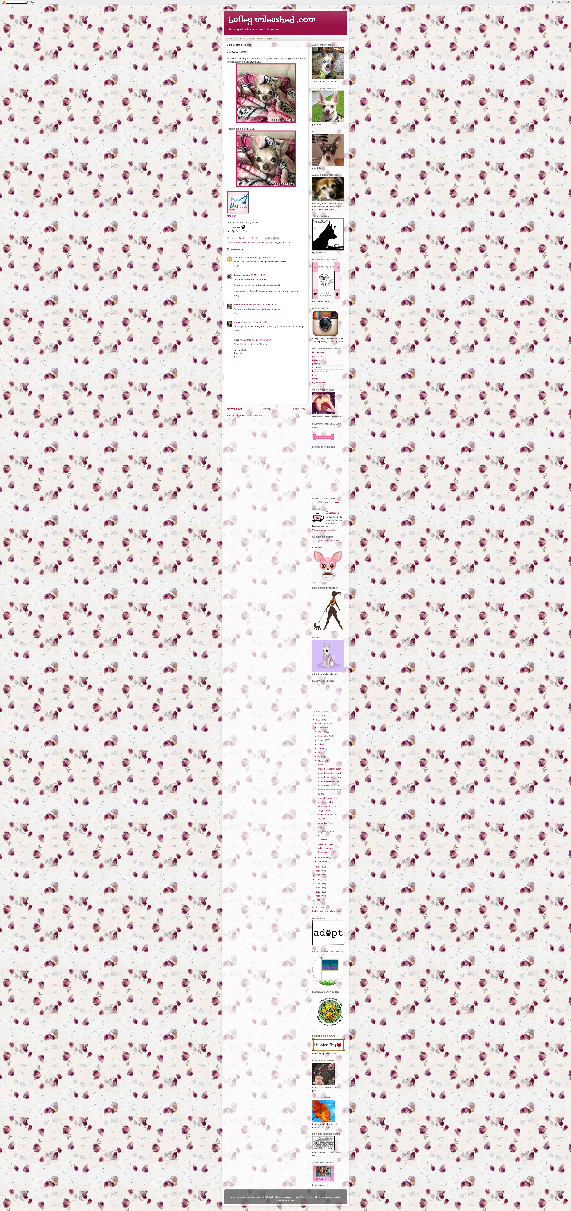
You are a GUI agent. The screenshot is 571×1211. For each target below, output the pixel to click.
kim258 (335, 1197)
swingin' (321, 827)
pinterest (316, 364)
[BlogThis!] (269, 238)
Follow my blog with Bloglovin (326, 911)
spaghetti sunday (326, 831)
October (322, 732)
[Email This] (266, 238)
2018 (318, 871)
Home (267, 409)
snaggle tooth (279, 242)
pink (270, 242)
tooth (289, 242)
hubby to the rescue (327, 814)
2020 (318, 720)
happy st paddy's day (328, 806)
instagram (317, 360)
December (323, 723)
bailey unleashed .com (272, 20)
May (320, 752)
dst (319, 835)
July (320, 744)
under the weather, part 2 (329, 785)
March (321, 761)
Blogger (291, 1200)
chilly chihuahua (325, 848)
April (320, 757)
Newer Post (234, 409)
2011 (318, 900)
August (321, 740)
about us (241, 38)
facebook (316, 367)
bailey (237, 242)
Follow (315, 427)
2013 (318, 892)
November (323, 727)
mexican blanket (248, 242)
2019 (318, 867)
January (322, 861)
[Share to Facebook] (274, 238)
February (322, 857)
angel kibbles (256, 38)
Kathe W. (238, 322)
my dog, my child (326, 802)
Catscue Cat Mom (243, 257)
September (323, 736)
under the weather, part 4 (329, 777)
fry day (321, 794)
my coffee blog (319, 382)
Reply (236, 266)
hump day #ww (325, 823)
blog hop (231, 216)
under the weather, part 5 (329, 773)
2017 (318, 875)
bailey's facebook (320, 371)
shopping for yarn (326, 844)
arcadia (321, 764)
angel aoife (272, 38)
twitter (315, 379)
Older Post (298, 409)
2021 (318, 715)
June (320, 748)
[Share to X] (272, 238)
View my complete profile (324, 530)
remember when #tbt (327, 798)
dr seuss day (324, 852)
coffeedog (242, 238)
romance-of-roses (243, 304)
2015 (318, 883)
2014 (318, 888)
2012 (318, 896)
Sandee (238, 275)
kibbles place (318, 352)
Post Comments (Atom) (251, 415)
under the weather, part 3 (329, 781)
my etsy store (318, 356)
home (229, 38)
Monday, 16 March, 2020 (264, 257)
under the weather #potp (329, 789)
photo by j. (262, 242)
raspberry (322, 839)
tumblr (315, 375)
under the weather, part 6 (329, 769)
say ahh (321, 819)
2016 (318, 879)
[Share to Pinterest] (277, 238)
